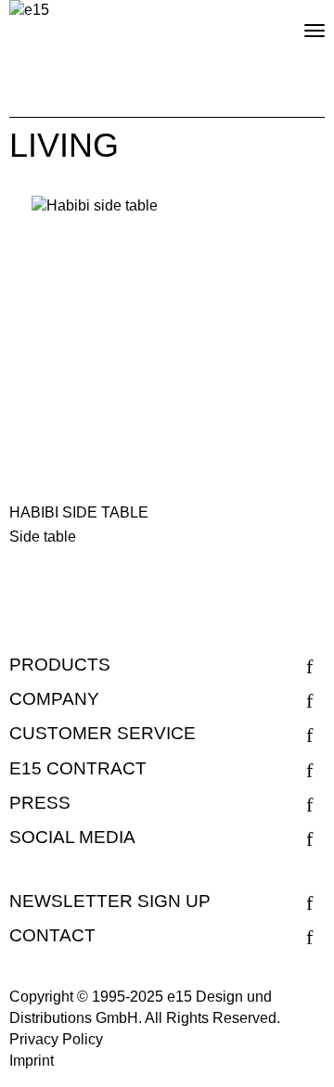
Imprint (31, 1060)
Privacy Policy (56, 1039)
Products (59, 664)
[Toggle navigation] (298, 23)
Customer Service (102, 733)
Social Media (72, 837)
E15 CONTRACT (78, 768)
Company (54, 699)
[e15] (29, 10)
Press (40, 802)
